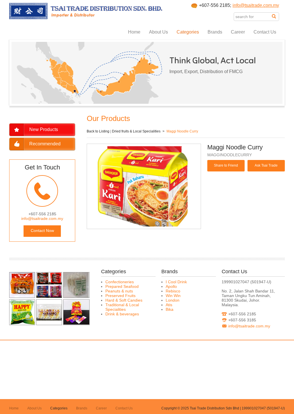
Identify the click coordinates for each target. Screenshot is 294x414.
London (172, 300)
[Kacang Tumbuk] (76, 296)
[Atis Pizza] (22, 296)
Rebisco (173, 291)
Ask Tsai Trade (266, 165)
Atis (169, 304)
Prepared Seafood (122, 286)
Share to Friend (226, 165)
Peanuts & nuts (119, 291)
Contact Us (265, 32)
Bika (169, 309)
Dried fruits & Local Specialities (136, 131)
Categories (188, 32)
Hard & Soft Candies (123, 300)
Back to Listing (98, 131)
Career (238, 32)
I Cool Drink (176, 282)
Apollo (171, 286)
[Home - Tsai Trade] (86, 17)
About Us (158, 32)
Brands (215, 32)
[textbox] (253, 16)
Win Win (173, 295)
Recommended (45, 143)
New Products (43, 129)
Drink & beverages (122, 314)
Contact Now (42, 230)
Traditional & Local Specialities (122, 307)
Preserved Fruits (120, 295)
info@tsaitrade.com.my (256, 5)
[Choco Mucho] (49, 296)
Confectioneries (119, 282)
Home (134, 32)
